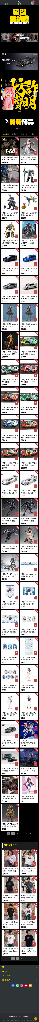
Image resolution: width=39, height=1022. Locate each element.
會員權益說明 (6, 980)
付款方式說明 (6, 975)
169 (26, 833)
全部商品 (4, 971)
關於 (3, 967)
